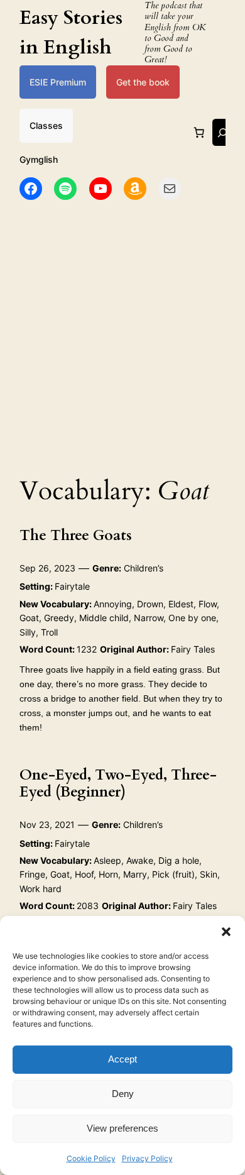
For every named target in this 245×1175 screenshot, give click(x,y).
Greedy (59, 617)
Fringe (32, 874)
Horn (108, 874)
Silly (27, 632)
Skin (208, 874)
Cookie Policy (91, 1158)
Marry (135, 874)
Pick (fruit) (173, 874)
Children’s (143, 568)
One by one (192, 617)
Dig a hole (178, 860)
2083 (88, 905)
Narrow (148, 617)
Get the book (143, 82)
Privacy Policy (147, 1158)
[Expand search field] (222, 132)
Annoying (113, 604)
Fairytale (72, 586)
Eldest (180, 604)
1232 (87, 649)
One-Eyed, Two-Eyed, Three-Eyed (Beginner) (118, 783)
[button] (226, 931)
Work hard (40, 888)
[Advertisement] (122, 334)
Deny (123, 1093)
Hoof (84, 874)
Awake (139, 860)
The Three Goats (75, 535)
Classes (46, 125)
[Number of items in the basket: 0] (199, 132)
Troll (49, 632)
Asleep (107, 860)
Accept (122, 1059)
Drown (150, 604)
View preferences (122, 1128)
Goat (29, 617)
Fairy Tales (193, 649)
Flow (208, 604)
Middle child (104, 617)
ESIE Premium (58, 82)
